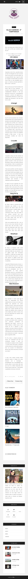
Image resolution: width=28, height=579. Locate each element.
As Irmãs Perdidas (16, 547)
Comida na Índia (15, 559)
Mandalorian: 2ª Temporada (12, 445)
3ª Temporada (17, 55)
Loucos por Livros (16, 552)
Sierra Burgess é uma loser (11, 407)
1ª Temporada (9, 53)
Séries (13, 376)
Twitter (14, 511)
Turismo (7, 536)
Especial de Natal (16, 53)
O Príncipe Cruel (15, 565)
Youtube (14, 516)
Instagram (8, 511)
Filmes (6, 528)
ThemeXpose (17, 577)
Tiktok (20, 511)
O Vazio (7, 426)
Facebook (8, 516)
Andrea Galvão (10, 33)
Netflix (13, 27)
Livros (6, 531)
